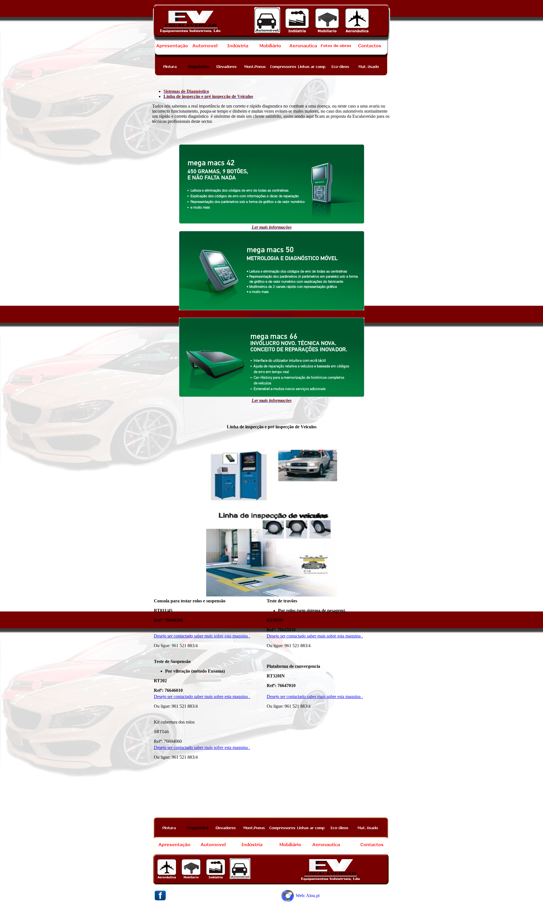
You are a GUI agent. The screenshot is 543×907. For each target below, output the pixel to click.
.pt (317, 895)
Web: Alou (305, 895)
